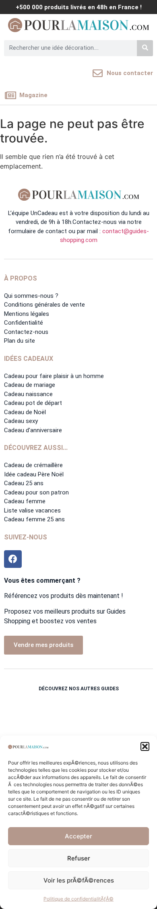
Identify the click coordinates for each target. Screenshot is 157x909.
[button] (145, 746)
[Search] (145, 48)
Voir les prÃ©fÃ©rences (78, 880)
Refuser (78, 858)
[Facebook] (13, 559)
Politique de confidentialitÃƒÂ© (78, 899)
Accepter (78, 836)
